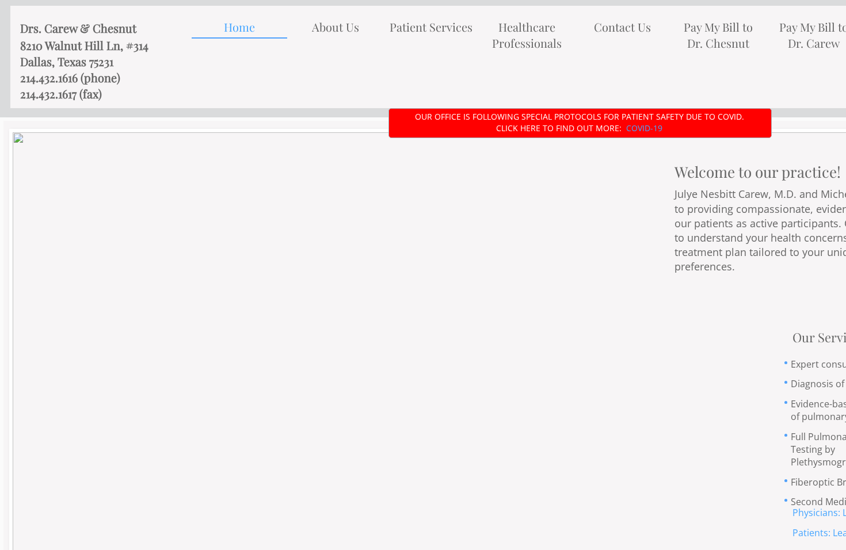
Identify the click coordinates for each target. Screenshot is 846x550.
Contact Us (622, 27)
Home (239, 27)
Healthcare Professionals (527, 35)
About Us (335, 27)
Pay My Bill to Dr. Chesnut (718, 35)
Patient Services (431, 27)
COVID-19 (644, 128)
